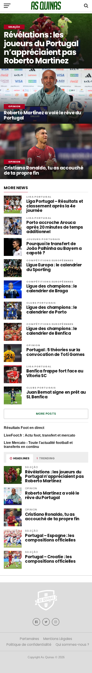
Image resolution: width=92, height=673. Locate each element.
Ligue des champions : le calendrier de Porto (51, 309)
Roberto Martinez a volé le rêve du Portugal (52, 495)
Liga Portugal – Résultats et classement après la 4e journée (54, 206)
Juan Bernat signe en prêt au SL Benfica (56, 394)
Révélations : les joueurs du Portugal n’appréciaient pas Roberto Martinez (54, 476)
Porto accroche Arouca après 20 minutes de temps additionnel (54, 227)
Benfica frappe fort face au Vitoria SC (54, 373)
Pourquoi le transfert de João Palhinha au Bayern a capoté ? (54, 248)
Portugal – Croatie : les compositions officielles (50, 559)
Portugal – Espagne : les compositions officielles (50, 538)
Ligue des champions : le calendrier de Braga (51, 288)
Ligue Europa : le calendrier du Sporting (54, 267)
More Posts (46, 414)
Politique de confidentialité (28, 644)
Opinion (33, 345)
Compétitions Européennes (49, 260)
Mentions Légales (57, 638)
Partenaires (29, 638)
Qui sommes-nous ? (72, 644)
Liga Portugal (38, 197)
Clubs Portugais (41, 303)
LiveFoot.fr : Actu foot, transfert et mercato (39, 435)
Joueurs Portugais (43, 239)
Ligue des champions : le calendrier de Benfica (51, 330)
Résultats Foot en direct (24, 428)
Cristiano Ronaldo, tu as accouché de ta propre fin (52, 517)
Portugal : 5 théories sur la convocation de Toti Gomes (55, 352)
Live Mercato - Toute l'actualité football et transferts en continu (38, 445)
